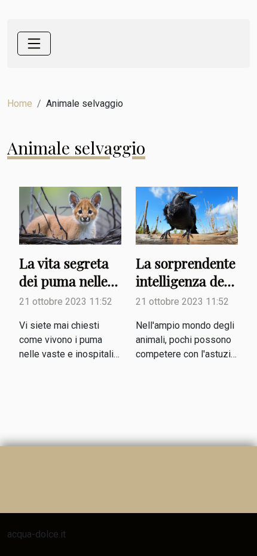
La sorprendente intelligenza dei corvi (185, 281)
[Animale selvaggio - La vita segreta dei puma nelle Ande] (70, 215)
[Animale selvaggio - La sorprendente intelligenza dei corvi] (187, 215)
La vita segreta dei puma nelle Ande (64, 281)
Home (19, 103)
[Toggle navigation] (34, 43)
